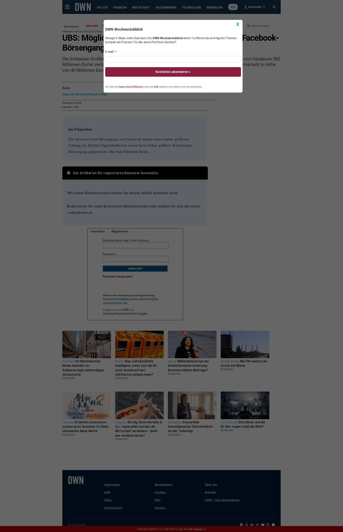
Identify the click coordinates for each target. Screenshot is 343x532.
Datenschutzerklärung (131, 86)
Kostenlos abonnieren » (173, 72)
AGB (156, 86)
